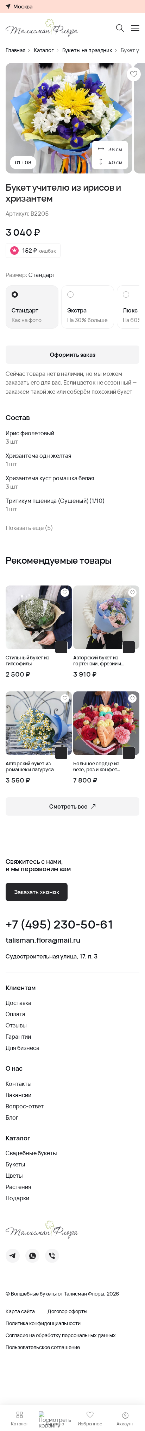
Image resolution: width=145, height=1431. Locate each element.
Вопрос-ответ (25, 1106)
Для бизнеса (22, 1048)
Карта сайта (20, 1311)
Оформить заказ (72, 355)
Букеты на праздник (87, 50)
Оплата (15, 1014)
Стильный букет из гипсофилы (27, 661)
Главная (15, 50)
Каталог (44, 50)
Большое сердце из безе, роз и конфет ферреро (96, 767)
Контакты (19, 1084)
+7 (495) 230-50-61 (59, 924)
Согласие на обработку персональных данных (61, 1335)
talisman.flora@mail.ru (43, 940)
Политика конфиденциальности (43, 1323)
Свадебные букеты (31, 1153)
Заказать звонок (36, 892)
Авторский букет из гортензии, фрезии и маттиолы (97, 661)
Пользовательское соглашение (43, 1347)
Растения (18, 1187)
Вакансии (18, 1095)
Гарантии (18, 1036)
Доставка (18, 1003)
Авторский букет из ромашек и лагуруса (29, 767)
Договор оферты (67, 1311)
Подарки (17, 1198)
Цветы (14, 1175)
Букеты (15, 1164)
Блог (12, 1117)
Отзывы (16, 1025)
